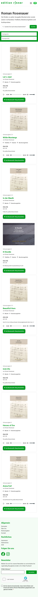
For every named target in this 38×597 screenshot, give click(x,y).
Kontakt (3, 533)
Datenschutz (4, 542)
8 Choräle (7, 252)
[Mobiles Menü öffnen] (31, 3)
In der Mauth (8, 198)
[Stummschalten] (27, 94)
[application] (19, 94)
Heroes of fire (9, 425)
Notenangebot (5, 531)
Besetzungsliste (15, 82)
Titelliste (7, 142)
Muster (7, 82)
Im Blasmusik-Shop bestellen (15, 99)
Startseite (4, 526)
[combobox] (17, 38)
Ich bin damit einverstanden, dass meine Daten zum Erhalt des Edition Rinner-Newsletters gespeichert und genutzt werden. (19, 587)
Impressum (4, 540)
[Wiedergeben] (4, 94)
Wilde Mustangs (10, 137)
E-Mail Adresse (6, 569)
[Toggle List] (35, 38)
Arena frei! (7, 486)
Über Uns (3, 528)
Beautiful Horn (9, 308)
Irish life (6, 369)
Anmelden (31, 572)
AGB (2, 545)
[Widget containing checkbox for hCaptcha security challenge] (15, 579)
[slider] (32, 94)
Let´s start (7, 77)
